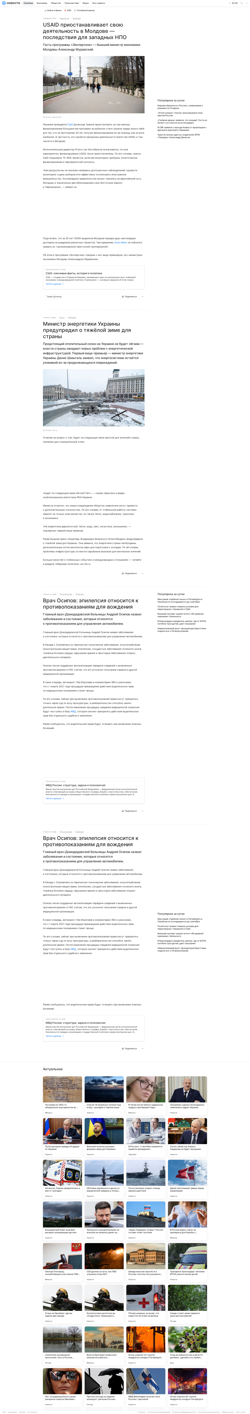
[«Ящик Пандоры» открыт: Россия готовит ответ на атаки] (145, 1220)
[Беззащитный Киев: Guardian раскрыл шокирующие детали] (62, 1220)
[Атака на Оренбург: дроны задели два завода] (62, 1304)
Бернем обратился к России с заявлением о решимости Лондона (180, 106)
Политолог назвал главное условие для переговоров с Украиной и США (178, 607)
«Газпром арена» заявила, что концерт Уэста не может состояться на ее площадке (182, 121)
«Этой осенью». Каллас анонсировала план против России (180, 114)
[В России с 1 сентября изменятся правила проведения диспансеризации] (145, 1137)
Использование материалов (209, 1412)
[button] (94, 85)
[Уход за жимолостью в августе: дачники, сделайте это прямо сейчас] (187, 1346)
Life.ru (61, 317)
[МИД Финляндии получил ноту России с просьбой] (145, 1387)
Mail (4, 1412)
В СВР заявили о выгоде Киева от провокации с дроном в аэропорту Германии (182, 128)
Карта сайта (240, 1412)
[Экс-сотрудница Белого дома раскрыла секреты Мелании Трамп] (62, 1387)
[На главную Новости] (13, 3)
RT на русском (66, 594)
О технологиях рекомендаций (159, 1412)
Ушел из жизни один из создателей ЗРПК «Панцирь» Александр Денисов (179, 136)
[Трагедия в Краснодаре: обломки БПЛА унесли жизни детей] (187, 1262)
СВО (69, 10)
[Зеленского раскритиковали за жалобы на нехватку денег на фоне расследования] (104, 1220)
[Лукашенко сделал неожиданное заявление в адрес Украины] (187, 1095)
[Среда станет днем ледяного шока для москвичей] (187, 1304)
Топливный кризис (86, 10)
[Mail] (4, 3)
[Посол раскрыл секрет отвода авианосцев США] (145, 1179)
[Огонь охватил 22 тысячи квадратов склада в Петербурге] (145, 1346)
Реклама (22, 1412)
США (70, 124)
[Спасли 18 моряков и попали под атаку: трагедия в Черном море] (104, 1095)
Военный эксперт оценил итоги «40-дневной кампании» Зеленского (181, 615)
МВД (73, 711)
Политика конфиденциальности (184, 1412)
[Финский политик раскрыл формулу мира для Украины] (104, 1137)
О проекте (141, 1412)
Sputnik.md (64, 18)
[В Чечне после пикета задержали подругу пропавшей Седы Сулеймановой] (145, 1095)
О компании (12, 1412)
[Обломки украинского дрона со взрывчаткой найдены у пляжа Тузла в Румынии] (104, 1179)
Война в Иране (54, 10)
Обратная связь (228, 1412)
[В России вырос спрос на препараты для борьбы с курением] (187, 1220)
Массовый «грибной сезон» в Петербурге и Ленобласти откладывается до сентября (180, 600)
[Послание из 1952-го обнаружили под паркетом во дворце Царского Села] (62, 1095)
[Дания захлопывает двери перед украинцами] (187, 1179)
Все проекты (32, 1412)
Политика (77, 18)
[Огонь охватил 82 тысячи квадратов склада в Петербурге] (187, 1387)
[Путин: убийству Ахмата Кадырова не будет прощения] (187, 1137)
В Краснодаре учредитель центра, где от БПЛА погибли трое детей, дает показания (182, 622)
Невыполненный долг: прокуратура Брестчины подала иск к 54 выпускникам (182, 629)
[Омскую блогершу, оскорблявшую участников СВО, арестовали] (62, 1262)
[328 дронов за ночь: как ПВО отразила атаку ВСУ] (104, 1262)
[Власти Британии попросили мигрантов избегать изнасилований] (104, 1346)
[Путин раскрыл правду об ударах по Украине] (62, 1137)
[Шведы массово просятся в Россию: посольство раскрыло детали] (145, 1262)
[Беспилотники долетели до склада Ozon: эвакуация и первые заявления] (104, 1304)
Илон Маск (120, 242)
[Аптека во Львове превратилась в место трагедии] (62, 1179)
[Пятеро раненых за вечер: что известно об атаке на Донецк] (145, 1304)
